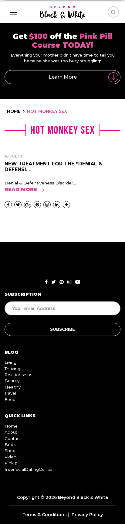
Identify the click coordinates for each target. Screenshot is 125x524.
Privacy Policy (87, 514)
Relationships (18, 374)
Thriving (12, 368)
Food (10, 399)
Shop (10, 450)
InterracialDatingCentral (29, 469)
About (11, 432)
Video (10, 456)
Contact (13, 438)
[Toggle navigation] (13, 12)
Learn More (63, 77)
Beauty (12, 380)
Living (10, 362)
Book (10, 444)
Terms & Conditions (44, 514)
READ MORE (21, 189)
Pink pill (12, 463)
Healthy (13, 387)
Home (11, 426)
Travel (10, 393)
